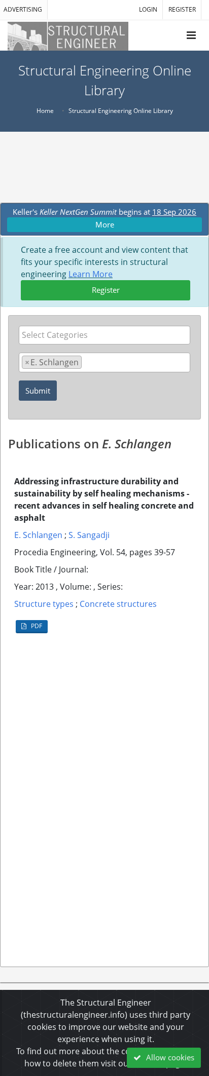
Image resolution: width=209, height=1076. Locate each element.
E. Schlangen (38, 535)
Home (45, 110)
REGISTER (182, 9)
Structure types (44, 603)
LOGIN (148, 9)
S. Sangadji (89, 535)
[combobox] (104, 335)
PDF (35, 626)
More (104, 224)
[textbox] (107, 335)
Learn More (90, 274)
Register (106, 290)
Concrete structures (118, 603)
